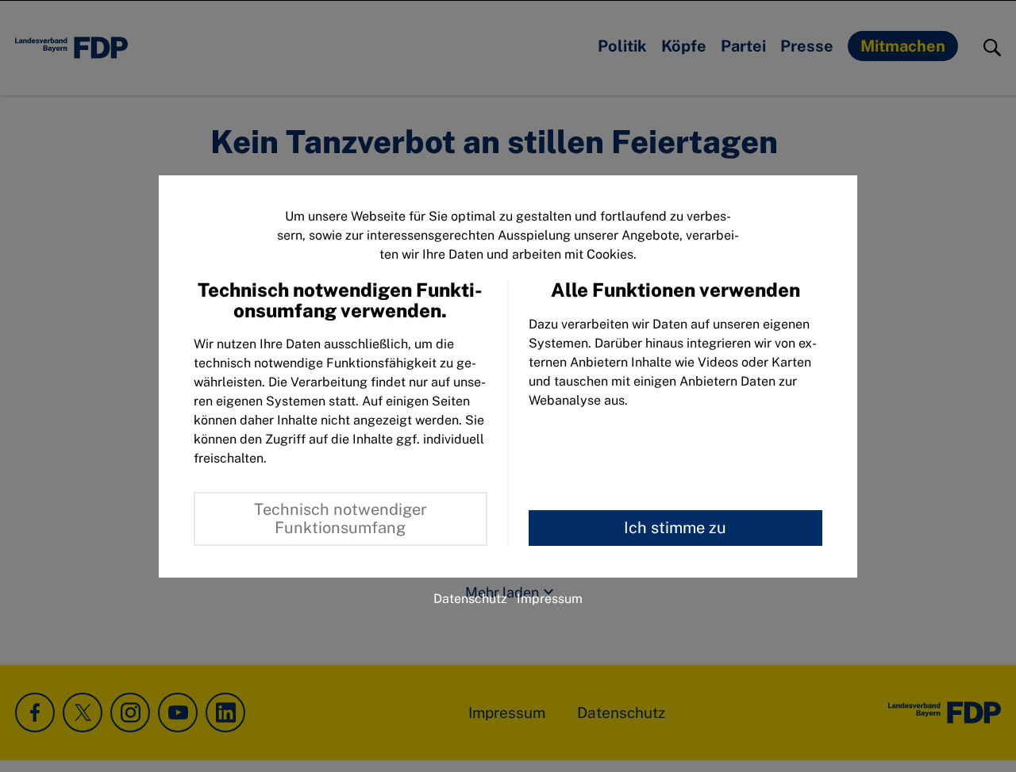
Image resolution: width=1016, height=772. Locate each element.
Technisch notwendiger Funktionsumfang (340, 518)
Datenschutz (470, 598)
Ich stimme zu (675, 527)
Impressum (550, 598)
